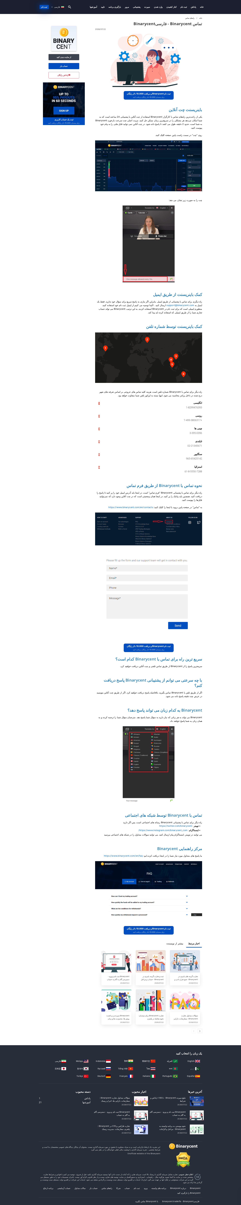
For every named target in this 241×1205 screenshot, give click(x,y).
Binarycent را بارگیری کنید (188, 1193)
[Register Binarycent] (64, 99)
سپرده (147, 7)
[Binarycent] (63, 50)
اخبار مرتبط (194, 943)
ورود (146, 1188)
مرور (127, 7)
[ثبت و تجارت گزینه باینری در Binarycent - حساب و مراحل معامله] (151, 961)
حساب (127, 1188)
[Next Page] (200, 1031)
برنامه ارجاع (48, 1188)
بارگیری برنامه (115, 7)
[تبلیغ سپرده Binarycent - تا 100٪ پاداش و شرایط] (197, 1101)
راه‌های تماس (107, 1188)
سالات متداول (80, 1188)
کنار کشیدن (171, 7)
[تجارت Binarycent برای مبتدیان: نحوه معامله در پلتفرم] (151, 1001)
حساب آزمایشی (63, 1188)
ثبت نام (183, 7)
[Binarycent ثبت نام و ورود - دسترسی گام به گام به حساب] (116, 961)
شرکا (118, 1188)
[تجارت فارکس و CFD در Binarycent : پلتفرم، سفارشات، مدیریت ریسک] (141, 1129)
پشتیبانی (136, 7)
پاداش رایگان (62, 75)
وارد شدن (158, 7)
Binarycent (195, 1188)
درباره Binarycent (178, 1188)
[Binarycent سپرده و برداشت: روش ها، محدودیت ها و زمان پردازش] (116, 1001)
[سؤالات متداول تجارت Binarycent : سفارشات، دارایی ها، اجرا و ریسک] (185, 1001)
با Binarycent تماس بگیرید (146, 1201)
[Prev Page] (194, 1031)
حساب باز (64, 66)
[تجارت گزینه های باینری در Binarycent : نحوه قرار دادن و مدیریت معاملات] (185, 961)
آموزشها (93, 7)
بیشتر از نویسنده (175, 943)
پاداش (193, 7)
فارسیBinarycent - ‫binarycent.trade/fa (180, 1201)
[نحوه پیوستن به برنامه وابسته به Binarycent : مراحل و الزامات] (197, 1129)
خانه (202, 7)
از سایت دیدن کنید (64, 57)
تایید (103, 7)
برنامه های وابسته (158, 1188)
